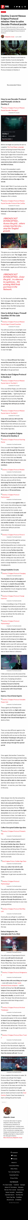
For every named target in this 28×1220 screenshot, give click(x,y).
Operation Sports (9, 1194)
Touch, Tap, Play (10, 1197)
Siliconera (20, 1187)
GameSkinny (19, 1192)
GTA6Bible (18, 1199)
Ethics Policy (14, 1168)
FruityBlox (19, 1197)
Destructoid (20, 1189)
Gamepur (22, 1184)
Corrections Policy (14, 1165)
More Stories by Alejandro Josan (12, 1137)
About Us (14, 1162)
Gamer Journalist (10, 1192)
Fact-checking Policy (14, 1172)
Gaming (3, 12)
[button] (25, 6)
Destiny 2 (4, 1102)
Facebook (15, 1152)
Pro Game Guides (7, 1184)
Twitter (15, 1155)
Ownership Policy (14, 1175)
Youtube (14, 1158)
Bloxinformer (10, 1199)
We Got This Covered (10, 1189)
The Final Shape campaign (15, 147)
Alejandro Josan (9, 36)
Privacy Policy (14, 1178)
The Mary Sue (19, 1194)
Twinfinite (16, 1184)
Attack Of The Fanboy (11, 1187)
